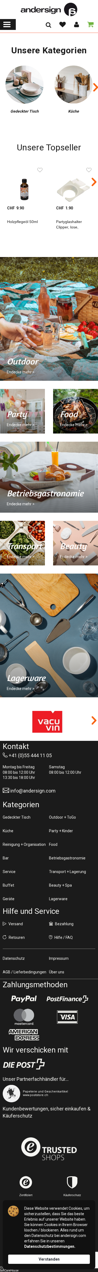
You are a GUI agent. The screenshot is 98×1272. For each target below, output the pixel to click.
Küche (8, 831)
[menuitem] (8, 24)
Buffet (8, 885)
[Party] (22, 411)
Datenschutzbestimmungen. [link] (49, 1246)
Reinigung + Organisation (24, 844)
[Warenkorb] (89, 24)
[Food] (75, 411)
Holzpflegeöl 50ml (22, 221)
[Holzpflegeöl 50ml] (24, 183)
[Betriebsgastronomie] (49, 477)
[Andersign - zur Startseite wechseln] (49, 9)
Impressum (59, 958)
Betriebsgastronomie (67, 858)
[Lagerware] (49, 635)
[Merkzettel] (62, 24)
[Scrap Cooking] (49, 722)
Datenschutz (14, 958)
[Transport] (22, 543)
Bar (6, 858)
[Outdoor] (49, 319)
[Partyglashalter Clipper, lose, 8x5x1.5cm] (73, 183)
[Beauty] (75, 543)
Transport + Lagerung (67, 871)
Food (53, 844)
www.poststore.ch (35, 1095)
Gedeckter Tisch (16, 817)
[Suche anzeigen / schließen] (48, 26)
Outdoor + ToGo (62, 817)
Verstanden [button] (49, 1259)
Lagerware (58, 899)
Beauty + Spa (60, 885)
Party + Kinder (61, 831)
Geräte (8, 899)
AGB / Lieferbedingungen (24, 972)
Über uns (56, 972)
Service (9, 871)
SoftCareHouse (9, 1270)
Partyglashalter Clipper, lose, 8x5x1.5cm (69, 227)
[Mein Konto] (76, 24)
